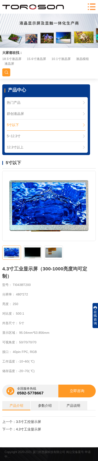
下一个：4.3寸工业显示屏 (21, 429)
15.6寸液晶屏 (36, 59)
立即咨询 (77, 391)
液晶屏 (9, 63)
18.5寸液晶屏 (11, 59)
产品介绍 (16, 405)
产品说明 (73, 405)
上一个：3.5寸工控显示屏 (21, 422)
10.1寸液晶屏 (61, 59)
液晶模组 (82, 59)
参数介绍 (45, 405)
